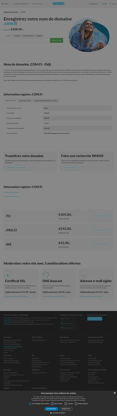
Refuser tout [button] (66, 409)
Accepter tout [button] (51, 409)
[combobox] (115, 393)
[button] (58, 413)
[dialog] (58, 403)
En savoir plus (81, 400)
